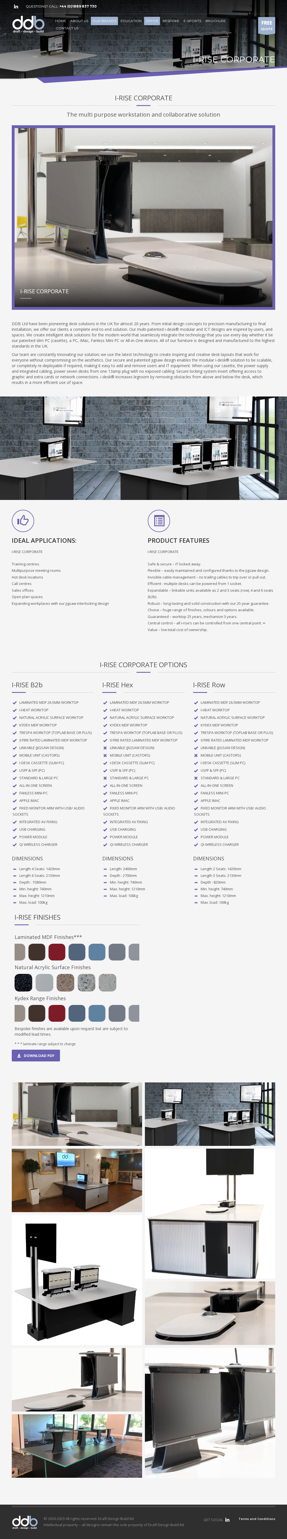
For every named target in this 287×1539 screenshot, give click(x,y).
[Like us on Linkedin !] (227, 1520)
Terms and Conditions (257, 1519)
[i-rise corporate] (77, 1114)
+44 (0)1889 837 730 (78, 6)
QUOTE (266, 25)
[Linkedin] (16, 6)
